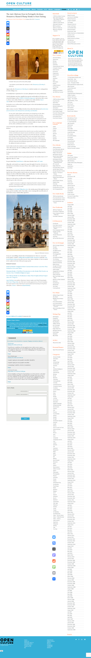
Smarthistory (56, 283)
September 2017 (71, 395)
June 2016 (70, 421)
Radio (54, 487)
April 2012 (70, 510)
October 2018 (71, 372)
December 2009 (71, 560)
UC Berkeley (56, 512)
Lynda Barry (70, 166)
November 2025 (71, 220)
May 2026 (70, 210)
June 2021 (70, 315)
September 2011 (71, 523)
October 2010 (71, 542)
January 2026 (71, 217)
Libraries (55, 444)
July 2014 (70, 462)
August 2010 (70, 546)
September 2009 (71, 565)
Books (54, 376)
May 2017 (70, 402)
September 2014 (71, 459)
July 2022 (70, 291)
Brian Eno (70, 127)
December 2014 (71, 453)
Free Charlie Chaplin (57, 111)
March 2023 (70, 277)
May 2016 (70, 423)
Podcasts (55, 477)
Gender (55, 417)
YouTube (55, 529)
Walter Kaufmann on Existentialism (76, 33)
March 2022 (70, 299)
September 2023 (71, 267)
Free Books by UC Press (58, 187)
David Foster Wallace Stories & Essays (58, 157)
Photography (56, 474)
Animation (55, 358)
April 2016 (70, 425)
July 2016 (70, 420)
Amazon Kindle (56, 357)
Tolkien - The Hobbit (72, 98)
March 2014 (70, 469)
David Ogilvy (56, 332)
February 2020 (71, 343)
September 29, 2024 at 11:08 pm (16, 371)
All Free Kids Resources (58, 238)
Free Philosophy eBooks (58, 149)
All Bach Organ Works (58, 295)
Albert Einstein (71, 86)
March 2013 (70, 491)
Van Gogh (55, 286)
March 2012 (70, 512)
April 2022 (70, 297)
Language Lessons (57, 439)
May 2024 (70, 252)
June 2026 (70, 208)
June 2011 (70, 528)
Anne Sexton (71, 107)
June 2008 (70, 592)
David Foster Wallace (73, 111)
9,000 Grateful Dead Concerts (57, 305)
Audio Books (56, 372)
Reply (9, 354)
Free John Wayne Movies (58, 113)
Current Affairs (56, 389)
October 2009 (71, 564)
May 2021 (70, 316)
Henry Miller (70, 128)
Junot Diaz (70, 168)
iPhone (54, 432)
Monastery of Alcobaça (38, 84)
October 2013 (71, 478)
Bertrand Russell (71, 42)
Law (54, 441)
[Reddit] (27, 34)
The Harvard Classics (58, 151)
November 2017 (71, 391)
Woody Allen (71, 187)
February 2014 (71, 471)
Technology (56, 501)
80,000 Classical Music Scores (58, 299)
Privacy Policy (27, 645)
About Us (26, 641)
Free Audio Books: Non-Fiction (58, 202)
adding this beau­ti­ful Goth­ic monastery (29, 257)
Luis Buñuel (70, 190)
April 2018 (70, 382)
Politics (54, 480)
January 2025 (71, 238)
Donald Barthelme (72, 135)
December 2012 (71, 496)
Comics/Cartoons (57, 384)
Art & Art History (57, 57)
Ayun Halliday (11, 316)
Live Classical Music (57, 303)
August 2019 (70, 354)
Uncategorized (56, 513)
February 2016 (71, 428)
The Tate (55, 255)
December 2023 (71, 261)
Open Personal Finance (58, 349)
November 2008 (71, 583)
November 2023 (71, 263)
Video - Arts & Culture (58, 515)
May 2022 (70, 295)
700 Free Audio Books (58, 196)
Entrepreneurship (57, 405)
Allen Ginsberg (71, 123)
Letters (54, 443)
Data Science (56, 69)
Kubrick (69, 174)
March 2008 (70, 597)
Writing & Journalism (58, 90)
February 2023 (71, 279)
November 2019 (71, 348)
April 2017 (70, 404)
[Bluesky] (27, 22)
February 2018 (71, 386)
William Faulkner (71, 95)
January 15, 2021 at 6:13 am (15, 344)
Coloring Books (56, 288)
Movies (49, 643)
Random (55, 489)
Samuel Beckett (71, 141)
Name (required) (24, 391)
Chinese (55, 128)
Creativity (55, 388)
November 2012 (71, 498)
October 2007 (71, 606)
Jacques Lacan (71, 35)
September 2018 (71, 373)
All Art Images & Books (58, 245)
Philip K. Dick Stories (57, 152)
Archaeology (56, 362)
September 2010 (71, 544)
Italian (54, 135)
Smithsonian (56, 252)
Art (54, 367)
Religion (20, 19)
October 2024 (71, 243)
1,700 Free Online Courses (59, 16)
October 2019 (71, 350)
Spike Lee (70, 164)
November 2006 (71, 626)
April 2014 (70, 468)
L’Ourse (14, 285)
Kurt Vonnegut (56, 325)
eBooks (49, 647)
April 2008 (70, 596)
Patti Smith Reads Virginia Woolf (75, 84)
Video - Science (57, 518)
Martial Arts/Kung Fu (57, 106)
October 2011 (71, 521)
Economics (55, 71)
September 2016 (71, 416)
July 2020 (70, 334)
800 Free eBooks (57, 26)
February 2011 (71, 535)
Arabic (54, 126)
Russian (55, 137)
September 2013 (71, 480)
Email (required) (24, 394)
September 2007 (71, 608)
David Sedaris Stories (58, 180)
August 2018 (70, 375)
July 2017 (70, 398)
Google (55, 419)
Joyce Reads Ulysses (72, 81)
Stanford (55, 499)
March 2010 (70, 555)
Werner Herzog (71, 185)
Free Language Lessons (58, 230)
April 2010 (70, 553)
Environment (56, 75)
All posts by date (57, 342)
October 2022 (71, 286)
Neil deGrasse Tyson (72, 118)
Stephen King (56, 182)
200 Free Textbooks (57, 27)
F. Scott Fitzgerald (72, 121)
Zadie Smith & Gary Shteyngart (75, 162)
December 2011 (71, 517)
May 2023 (70, 274)
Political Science (56, 85)
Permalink (18, 316)
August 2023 (70, 268)
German (55, 133)
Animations (55, 107)
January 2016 (71, 430)
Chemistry (55, 64)
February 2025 (71, 236)
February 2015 (71, 450)
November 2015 (71, 434)
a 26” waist (40, 161)
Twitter (54, 510)
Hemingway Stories (57, 159)
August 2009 (70, 567)
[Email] (27, 40)
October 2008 (71, 585)
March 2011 (70, 533)
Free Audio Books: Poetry (59, 199)
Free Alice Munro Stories (58, 167)
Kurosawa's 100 (71, 176)
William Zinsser (56, 323)
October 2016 (71, 414)
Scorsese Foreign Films (73, 196)
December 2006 (71, 624)
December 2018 (71, 368)
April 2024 (70, 254)
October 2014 (71, 457)
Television (55, 505)
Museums (55, 462)
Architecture (56, 363)
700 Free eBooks (57, 147)
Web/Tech (55, 522)
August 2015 (70, 439)
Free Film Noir (56, 101)
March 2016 (70, 427)
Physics (54, 83)
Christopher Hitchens (72, 130)
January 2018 (71, 388)
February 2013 (71, 492)
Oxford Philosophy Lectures (74, 43)
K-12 (54, 436)
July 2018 (70, 377)
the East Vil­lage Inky (13, 282)
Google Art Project (57, 266)
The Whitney (56, 259)
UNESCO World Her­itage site (27, 98)
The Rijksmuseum (57, 250)
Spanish (55, 138)
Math (54, 80)
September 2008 (71, 587)
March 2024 (70, 256)
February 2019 (71, 364)
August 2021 (70, 311)
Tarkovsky (70, 181)
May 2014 (70, 466)
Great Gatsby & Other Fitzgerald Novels (58, 161)
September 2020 (71, 331)
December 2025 (71, 219)
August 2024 (70, 247)
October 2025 (71, 222)
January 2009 (71, 580)
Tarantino (70, 178)
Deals (54, 394)
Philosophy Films (71, 197)
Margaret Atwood (57, 330)
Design (54, 396)
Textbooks (49, 646)
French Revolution (57, 267)
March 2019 (70, 363)
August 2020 (70, 332)
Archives (55, 365)
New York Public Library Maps (58, 277)
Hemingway (56, 316)
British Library (56, 264)
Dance (54, 391)
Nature (54, 465)
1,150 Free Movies (57, 21)
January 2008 (71, 601)
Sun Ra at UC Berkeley (73, 17)
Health (54, 424)
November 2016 (71, 412)
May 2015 (70, 444)
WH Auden (70, 155)
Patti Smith (70, 125)
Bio (25, 647)
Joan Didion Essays (57, 175)
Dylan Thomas (71, 106)
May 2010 (70, 551)
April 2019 (70, 361)
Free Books (55, 223)
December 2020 (71, 325)
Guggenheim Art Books (58, 271)
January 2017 (71, 409)
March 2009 (70, 576)
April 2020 (70, 339)
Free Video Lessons (57, 225)
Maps (54, 451)
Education (55, 401)
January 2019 (71, 366)
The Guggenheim (57, 254)
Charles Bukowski (72, 88)
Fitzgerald (55, 318)
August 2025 (70, 226)
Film (54, 410)
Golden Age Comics (57, 185)
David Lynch (70, 183)
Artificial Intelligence (57, 369)
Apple (54, 360)
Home (25, 640)
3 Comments (37, 19)
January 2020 (71, 345)
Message (18, 394)
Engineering (55, 73)
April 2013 (70, 489)
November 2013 (71, 476)
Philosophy (55, 81)
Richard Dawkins (71, 29)
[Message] (27, 37)
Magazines (55, 450)
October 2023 (71, 265)
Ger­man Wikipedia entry (21, 189)
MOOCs (55, 458)
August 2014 (70, 460)
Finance (55, 412)
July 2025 (70, 227)
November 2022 (71, 284)
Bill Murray (70, 89)
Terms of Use (27, 646)
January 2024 (71, 259)
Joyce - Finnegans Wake (73, 82)
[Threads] (27, 28)
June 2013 (70, 485)
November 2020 (71, 327)
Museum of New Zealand (59, 279)
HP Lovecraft (56, 164)
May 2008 (70, 594)
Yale (54, 527)
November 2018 (71, 370)
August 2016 (70, 418)
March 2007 (70, 619)
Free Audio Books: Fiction (59, 198)
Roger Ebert (70, 192)
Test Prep (55, 236)
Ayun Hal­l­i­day (10, 280)
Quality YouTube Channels (57, 232)
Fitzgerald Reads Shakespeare (75, 93)
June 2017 (70, 400)
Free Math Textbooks (58, 216)
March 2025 (70, 235)
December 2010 (71, 539)
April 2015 (70, 446)
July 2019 (70, 355)
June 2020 (70, 336)
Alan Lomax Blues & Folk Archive (58, 309)
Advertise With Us (72, 69)
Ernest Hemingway (72, 119)
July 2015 (70, 441)
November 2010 (71, 540)
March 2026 (70, 213)
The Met (55, 247)
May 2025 (70, 231)
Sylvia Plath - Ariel (72, 79)
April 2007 (70, 617)
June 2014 (70, 464)
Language (55, 437)
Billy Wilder (55, 335)
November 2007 (71, 604)
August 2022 (70, 290)
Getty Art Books (56, 274)
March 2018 (70, 384)
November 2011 (71, 519)
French (54, 131)
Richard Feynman (72, 18)
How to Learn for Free (58, 427)
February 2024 (71, 258)
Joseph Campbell (72, 20)
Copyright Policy (28, 643)
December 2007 (71, 603)
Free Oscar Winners (57, 118)
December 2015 (71, 432)
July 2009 (70, 569)
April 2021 (70, 318)
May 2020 (70, 338)
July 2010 (70, 548)
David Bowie (19, 161)
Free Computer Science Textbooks (58, 214)
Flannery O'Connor (72, 97)
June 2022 (70, 293)
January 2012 (71, 516)
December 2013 (71, 475)
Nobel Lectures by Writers (73, 38)
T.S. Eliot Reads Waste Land (74, 77)
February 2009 (71, 578)
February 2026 (71, 215)
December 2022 (71, 283)
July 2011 (70, 526)
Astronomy (55, 59)
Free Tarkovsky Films (58, 114)
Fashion (55, 408)
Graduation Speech (57, 420)
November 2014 (71, 455)
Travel (24, 19)
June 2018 (70, 379)
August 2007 (70, 610)
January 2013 (71, 494)
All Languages (56, 140)
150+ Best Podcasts (57, 24)
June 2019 (70, 357)
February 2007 (71, 621)
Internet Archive (56, 429)
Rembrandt (55, 284)
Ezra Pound (70, 104)
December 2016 (71, 411)
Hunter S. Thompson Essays (58, 173)
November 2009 (71, 562)
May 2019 (70, 359)
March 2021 (70, 320)
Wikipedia (55, 524)
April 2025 (70, 233)
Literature (55, 78)
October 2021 (71, 307)
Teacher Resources (57, 234)
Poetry (54, 479)
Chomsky (55, 184)
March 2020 (70, 341)
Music (54, 463)
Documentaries (56, 104)
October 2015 (71, 436)
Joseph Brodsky (71, 132)
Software (55, 496)
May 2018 (70, 380)
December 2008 (71, 581)
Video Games (56, 520)
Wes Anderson (71, 189)
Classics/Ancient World (58, 66)
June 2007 (70, 613)
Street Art (55, 281)
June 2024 (70, 251)
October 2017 (71, 393)
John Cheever (71, 109)
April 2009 (70, 574)
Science (55, 494)
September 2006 (71, 629)
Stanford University (57, 262)
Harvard (55, 422)
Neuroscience (56, 467)
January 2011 (71, 537)
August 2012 (70, 503)
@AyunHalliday (26, 285)
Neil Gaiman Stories (57, 154)
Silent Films (55, 102)
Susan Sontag (71, 194)
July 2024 (70, 249)
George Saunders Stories (59, 171)
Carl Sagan (70, 22)
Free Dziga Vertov (57, 116)
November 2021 (71, 306)
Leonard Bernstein (72, 27)
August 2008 (70, 588)
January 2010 (71, 558)
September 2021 (71, 309)
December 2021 (71, 304)
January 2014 (71, 473)
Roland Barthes (71, 36)
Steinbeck (55, 334)
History (54, 76)
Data (54, 393)
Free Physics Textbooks (58, 211)
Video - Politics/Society (58, 517)
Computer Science (57, 68)
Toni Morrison (56, 327)
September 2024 (71, 245)
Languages (50, 645)
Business (55, 63)
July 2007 (70, 612)
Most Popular (56, 460)
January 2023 (71, 281)
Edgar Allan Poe (57, 165)
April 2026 (70, 211)
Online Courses (56, 468)
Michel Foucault (71, 15)
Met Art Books (56, 273)
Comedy (55, 382)
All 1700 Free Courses (58, 92)
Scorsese (70, 180)
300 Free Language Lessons (57, 30)
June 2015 (70, 443)
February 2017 (71, 407)
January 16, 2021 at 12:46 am (15, 357)
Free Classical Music (57, 301)
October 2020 (71, 329)
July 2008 (70, 590)
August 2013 (70, 482)
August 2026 (70, 204)
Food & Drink (16, 19)
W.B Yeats (70, 102)
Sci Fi (54, 493)
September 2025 (71, 224)
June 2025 (70, 229)
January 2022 (71, 302)
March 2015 (70, 448)
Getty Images (56, 269)
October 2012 (71, 500)
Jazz (54, 434)
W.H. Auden (70, 134)
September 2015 (71, 437)
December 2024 (71, 240)
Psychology (55, 87)
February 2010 (71, 556)
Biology (54, 61)
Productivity (56, 484)
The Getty (55, 248)
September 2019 (71, 352)
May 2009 (70, 572)
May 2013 (70, 487)
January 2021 (71, 323)
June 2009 (70, 571)
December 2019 (71, 347)
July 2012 (70, 505)
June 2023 (70, 272)
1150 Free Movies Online (58, 99)
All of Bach (55, 297)
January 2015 (71, 452)
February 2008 (71, 599)
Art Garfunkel (71, 143)
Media (54, 455)
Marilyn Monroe (71, 144)
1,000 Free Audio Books (58, 22)
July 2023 (70, 270)
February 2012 (71, 514)
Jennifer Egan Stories (58, 169)
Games (55, 415)
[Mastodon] (27, 31)
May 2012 (70, 508)
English (54, 130)
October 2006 (71, 628)
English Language (57, 403)
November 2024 (71, 242)
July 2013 (70, 484)
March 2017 (70, 405)
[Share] (27, 43)
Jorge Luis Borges (72, 26)
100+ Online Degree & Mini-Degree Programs (58, 18)
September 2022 (71, 288)
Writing (55, 525)
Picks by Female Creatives (74, 148)
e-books (55, 398)
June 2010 (70, 549)
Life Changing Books (58, 189)
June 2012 (70, 507)
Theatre (55, 506)
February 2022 (71, 300)
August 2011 (70, 524)
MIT (54, 456)
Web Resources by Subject (57, 227)
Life (54, 446)
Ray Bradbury (56, 321)
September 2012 (71, 501)
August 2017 (70, 396)
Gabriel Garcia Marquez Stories (58, 178)
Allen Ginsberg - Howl (73, 100)
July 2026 (70, 206)
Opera (54, 470)
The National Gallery (57, 257)
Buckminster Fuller (72, 31)
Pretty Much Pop (57, 482)
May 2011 (70, 530)
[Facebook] (27, 25)
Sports (54, 498)
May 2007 (70, 615)
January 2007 (71, 622)
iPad (54, 431)
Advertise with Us (29, 642)
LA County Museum (57, 261)
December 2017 (71, 389)
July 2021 (70, 313)
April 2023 (70, 275)
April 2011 (70, 532)
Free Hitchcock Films (57, 109)
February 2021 (71, 322)
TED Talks (55, 503)
